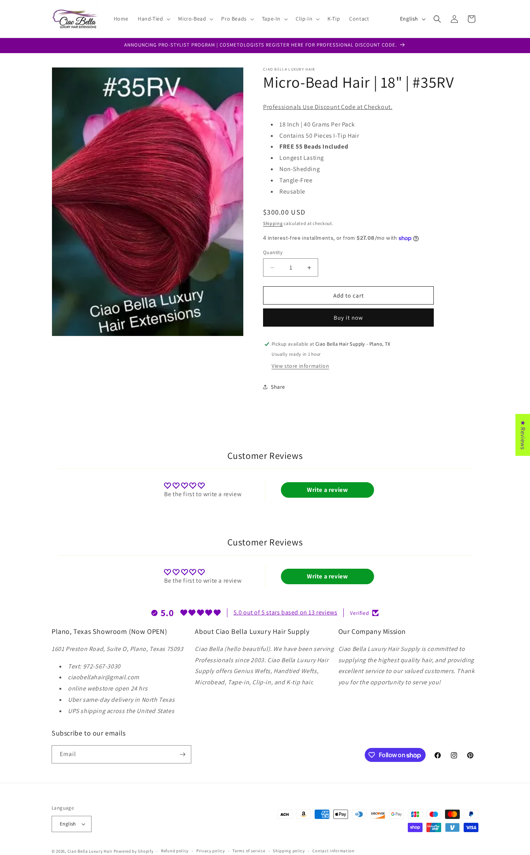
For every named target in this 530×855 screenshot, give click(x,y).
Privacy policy (210, 850)
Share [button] (278, 386)
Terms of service (248, 850)
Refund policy (175, 850)
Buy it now (348, 317)
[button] (153, 18)
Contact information (333, 850)
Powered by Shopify (134, 851)
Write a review (327, 490)
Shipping (273, 223)
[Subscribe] (182, 754)
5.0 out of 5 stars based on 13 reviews (286, 612)
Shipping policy (289, 850)
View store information (300, 365)
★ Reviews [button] (523, 435)
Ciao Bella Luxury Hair (90, 851)
